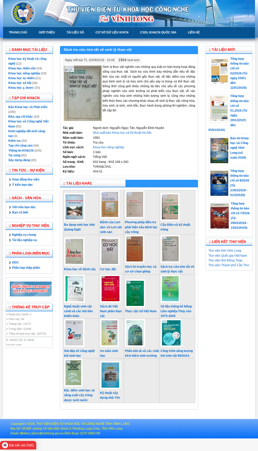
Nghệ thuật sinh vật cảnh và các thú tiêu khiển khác (78, 311)
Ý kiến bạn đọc (22, 185)
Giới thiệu (47, 32)
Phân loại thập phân (26, 267)
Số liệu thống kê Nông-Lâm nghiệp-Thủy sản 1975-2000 (176, 311)
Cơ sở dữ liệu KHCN (111, 32)
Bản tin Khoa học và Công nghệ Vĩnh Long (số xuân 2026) (239, 148)
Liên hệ (194, 32)
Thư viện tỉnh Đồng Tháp (225, 260)
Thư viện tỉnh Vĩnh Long (224, 250)
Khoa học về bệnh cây (80, 269)
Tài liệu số (75, 32)
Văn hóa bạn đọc (24, 207)
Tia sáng (14, 155)
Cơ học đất (108, 269)
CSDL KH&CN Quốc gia (158, 32)
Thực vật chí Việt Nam (141, 311)
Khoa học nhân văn (22, 68)
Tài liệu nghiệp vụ (24, 240)
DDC (15, 262)
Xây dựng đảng (19, 160)
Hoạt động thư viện (25, 179)
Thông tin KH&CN (21, 150)
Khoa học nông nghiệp (108, 147)
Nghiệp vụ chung (24, 235)
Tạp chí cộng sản (20, 145)
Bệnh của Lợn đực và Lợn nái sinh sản (111, 227)
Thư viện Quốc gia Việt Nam (227, 255)
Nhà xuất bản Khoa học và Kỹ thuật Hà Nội (122, 132)
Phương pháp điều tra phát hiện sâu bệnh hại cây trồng (141, 227)
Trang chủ (18, 32)
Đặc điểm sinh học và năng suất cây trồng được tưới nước (79, 395)
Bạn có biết (20, 212)
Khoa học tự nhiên (21, 78)
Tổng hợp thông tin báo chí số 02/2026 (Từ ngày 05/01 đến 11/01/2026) (239, 73)
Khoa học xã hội (19, 83)
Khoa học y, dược (21, 87)
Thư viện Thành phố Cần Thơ (228, 265)
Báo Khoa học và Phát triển (27, 107)
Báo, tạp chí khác (20, 116)
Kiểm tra (14, 141)
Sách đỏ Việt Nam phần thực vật (111, 311)
